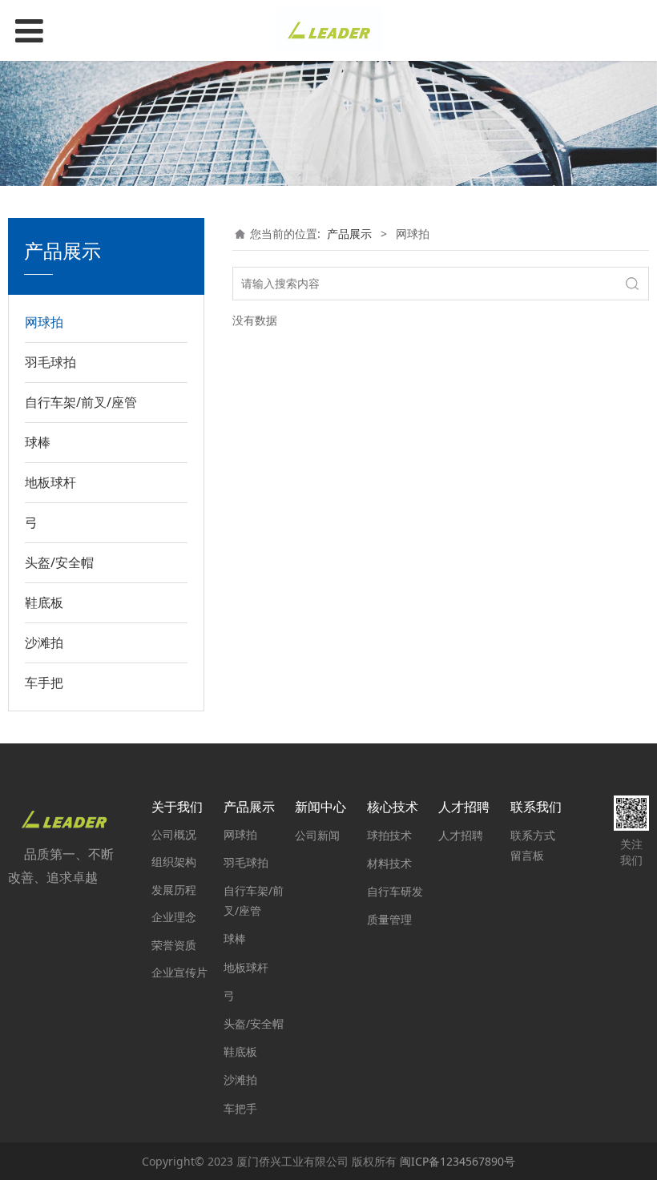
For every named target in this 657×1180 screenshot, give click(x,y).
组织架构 (173, 861)
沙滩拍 (44, 642)
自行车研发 (395, 891)
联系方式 (532, 835)
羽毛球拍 (50, 362)
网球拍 (44, 322)
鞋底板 (44, 602)
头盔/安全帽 (59, 562)
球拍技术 (389, 835)
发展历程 (173, 889)
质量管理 (389, 919)
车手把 (44, 682)
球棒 (37, 442)
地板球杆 (50, 482)
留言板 (527, 855)
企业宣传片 (179, 972)
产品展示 (349, 233)
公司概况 (173, 834)
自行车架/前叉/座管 (81, 402)
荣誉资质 (173, 944)
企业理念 (173, 916)
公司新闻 (317, 835)
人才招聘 (460, 835)
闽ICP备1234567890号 (457, 1161)
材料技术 (389, 863)
